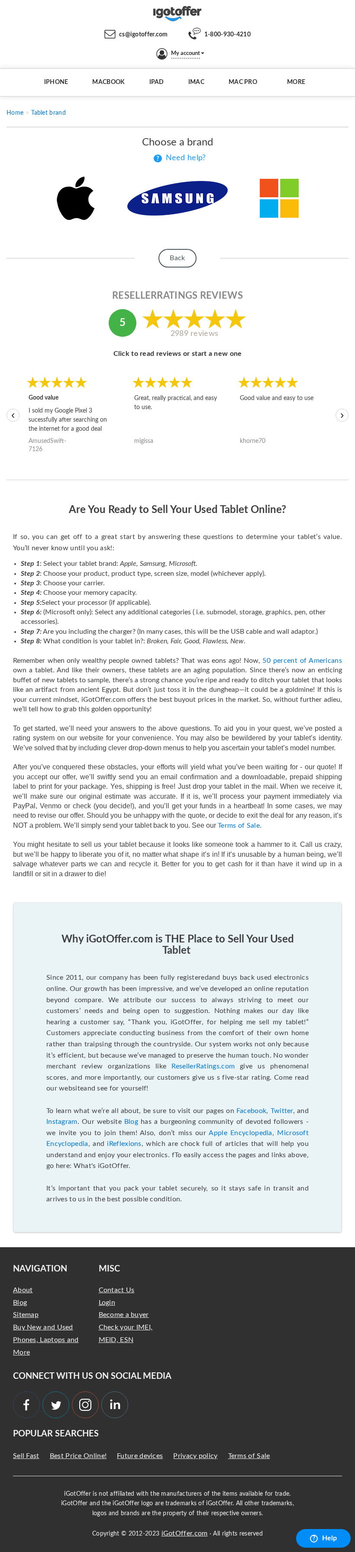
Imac (196, 82)
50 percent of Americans (302, 660)
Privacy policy (195, 1455)
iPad (156, 82)
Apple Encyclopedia (240, 1132)
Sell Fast (26, 1455)
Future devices (140, 1455)
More (296, 82)
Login (107, 1302)
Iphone (56, 82)
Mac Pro (243, 82)
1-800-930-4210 (227, 35)
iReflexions (124, 1143)
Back (177, 258)
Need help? (186, 158)
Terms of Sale (239, 825)
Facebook (251, 1110)
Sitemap (26, 1314)
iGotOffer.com (184, 1533)
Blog (131, 1121)
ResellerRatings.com (203, 1066)
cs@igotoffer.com (143, 35)
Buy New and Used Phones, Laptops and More (46, 1340)
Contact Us (117, 1290)
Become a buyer (124, 1314)
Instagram (61, 1121)
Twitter (282, 1110)
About (23, 1290)
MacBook (108, 82)
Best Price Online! (78, 1455)
